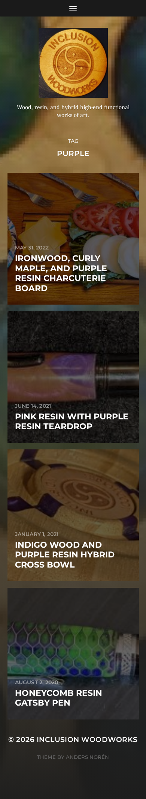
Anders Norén (87, 757)
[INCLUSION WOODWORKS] (73, 63)
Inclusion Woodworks (87, 739)
